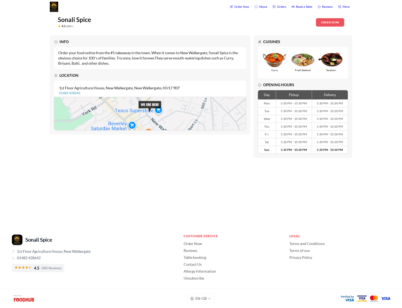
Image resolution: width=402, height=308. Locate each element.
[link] (92, 258)
